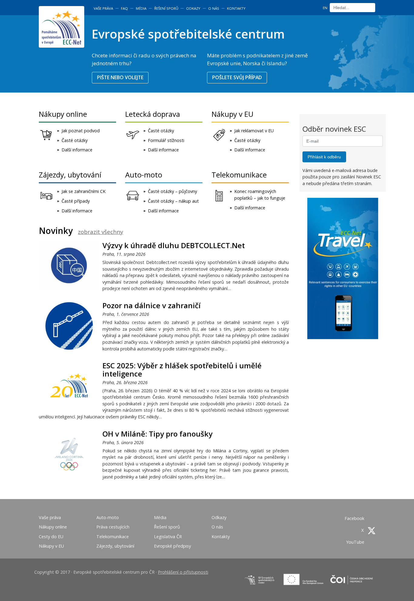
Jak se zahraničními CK (83, 191)
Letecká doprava (152, 114)
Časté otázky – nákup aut (173, 201)
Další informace (77, 150)
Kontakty (236, 8)
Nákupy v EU (232, 114)
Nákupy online (63, 114)
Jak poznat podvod (81, 130)
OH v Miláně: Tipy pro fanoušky (157, 434)
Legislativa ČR (168, 536)
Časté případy (76, 201)
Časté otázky (75, 140)
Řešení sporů (166, 8)
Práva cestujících (112, 527)
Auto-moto (143, 175)
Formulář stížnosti (166, 140)
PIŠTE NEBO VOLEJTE (120, 77)
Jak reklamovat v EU (254, 130)
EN (325, 7)
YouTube (356, 542)
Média (141, 8)
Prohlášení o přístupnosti (183, 572)
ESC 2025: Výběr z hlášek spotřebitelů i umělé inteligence (182, 369)
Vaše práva (103, 8)
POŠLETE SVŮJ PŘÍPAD (237, 77)
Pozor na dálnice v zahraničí (151, 305)
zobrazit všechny (100, 231)
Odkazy (193, 8)
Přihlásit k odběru (324, 156)
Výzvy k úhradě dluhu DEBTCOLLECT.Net (173, 245)
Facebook (355, 518)
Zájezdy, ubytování (70, 175)
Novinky (56, 230)
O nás (213, 8)
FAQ (124, 8)
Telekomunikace (239, 175)
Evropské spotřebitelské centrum (188, 33)
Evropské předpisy (172, 546)
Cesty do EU (51, 536)
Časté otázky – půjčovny (172, 191)
